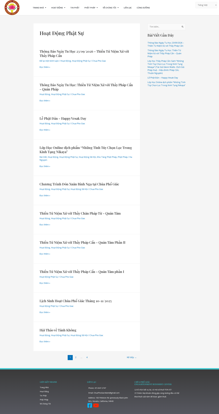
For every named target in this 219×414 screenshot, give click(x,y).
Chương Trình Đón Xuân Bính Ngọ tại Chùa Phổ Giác (79, 184)
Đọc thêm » (45, 67)
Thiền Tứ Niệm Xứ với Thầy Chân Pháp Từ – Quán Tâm (80, 213)
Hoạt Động (57, 7)
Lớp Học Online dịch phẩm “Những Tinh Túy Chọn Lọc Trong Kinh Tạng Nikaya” (86, 149)
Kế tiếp (132, 357)
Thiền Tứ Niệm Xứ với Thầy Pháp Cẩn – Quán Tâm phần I (82, 271)
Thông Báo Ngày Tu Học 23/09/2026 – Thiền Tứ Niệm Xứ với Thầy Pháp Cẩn (84, 53)
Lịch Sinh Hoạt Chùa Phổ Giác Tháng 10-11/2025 (76, 301)
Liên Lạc (128, 7)
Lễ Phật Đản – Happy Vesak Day (63, 118)
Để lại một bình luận (49, 60)
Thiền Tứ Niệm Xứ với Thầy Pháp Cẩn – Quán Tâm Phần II (82, 242)
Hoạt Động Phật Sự (81, 60)
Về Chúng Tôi (109, 7)
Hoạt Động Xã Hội (87, 157)
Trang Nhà (38, 7)
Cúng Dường (143, 7)
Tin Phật (74, 7)
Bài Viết (43, 157)
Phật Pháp (89, 7)
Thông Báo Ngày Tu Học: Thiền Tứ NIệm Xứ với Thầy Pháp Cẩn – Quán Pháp (86, 87)
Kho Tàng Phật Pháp (107, 157)
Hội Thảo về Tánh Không (58, 330)
